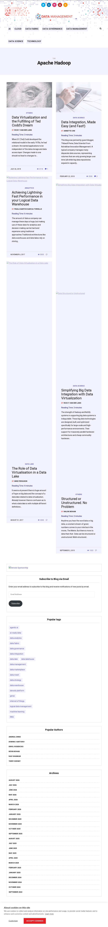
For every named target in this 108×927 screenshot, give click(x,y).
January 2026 (14, 814)
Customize (13, 921)
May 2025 (12, 853)
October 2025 (14, 829)
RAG (12, 717)
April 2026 (13, 800)
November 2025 (15, 824)
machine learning (17, 712)
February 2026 (15, 809)
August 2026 (14, 780)
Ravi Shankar (15, 756)
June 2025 (13, 848)
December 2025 (15, 819)
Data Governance (52, 29)
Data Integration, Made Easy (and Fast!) (78, 124)
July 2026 (12, 785)
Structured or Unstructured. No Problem (74, 503)
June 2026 (13, 790)
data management (18, 664)
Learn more (49, 914)
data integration (16, 654)
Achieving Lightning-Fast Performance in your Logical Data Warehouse (27, 198)
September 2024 (15, 892)
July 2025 (12, 843)
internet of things (17, 701)
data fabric (14, 643)
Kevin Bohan (14, 751)
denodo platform (17, 691)
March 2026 (14, 804)
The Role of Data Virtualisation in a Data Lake (29, 472)
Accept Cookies (34, 921)
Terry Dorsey (15, 761)
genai (12, 696)
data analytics (16, 638)
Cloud (17, 29)
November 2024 (15, 882)
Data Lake (29, 464)
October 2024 (14, 887)
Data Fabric (32, 29)
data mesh (14, 675)
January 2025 (14, 873)
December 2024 (15, 877)
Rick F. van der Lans (23, 130)
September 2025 (15, 834)
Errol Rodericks (16, 747)
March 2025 (14, 863)
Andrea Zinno (15, 737)
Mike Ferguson (20, 481)
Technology (34, 41)
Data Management (76, 29)
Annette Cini (69, 131)
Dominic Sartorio (16, 742)
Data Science (16, 41)
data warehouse (17, 685)
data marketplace (17, 670)
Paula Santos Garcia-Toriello (28, 209)
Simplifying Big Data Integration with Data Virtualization (77, 394)
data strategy (15, 680)
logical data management (20, 706)
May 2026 (12, 795)
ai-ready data (15, 633)
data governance (17, 649)
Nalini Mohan (70, 511)
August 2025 (14, 838)
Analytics (29, 188)
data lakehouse (27, 659)
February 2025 (15, 868)
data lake (14, 659)
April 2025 (13, 858)
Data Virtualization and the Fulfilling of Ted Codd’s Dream (29, 121)
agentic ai (14, 627)
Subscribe (15, 603)
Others (29, 113)
